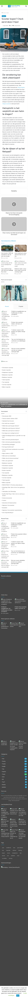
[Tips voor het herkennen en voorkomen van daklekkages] (6, 343)
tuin (8, 855)
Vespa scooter (6, 103)
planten (4, 787)
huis (3, 850)
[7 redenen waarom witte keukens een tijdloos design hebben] (6, 333)
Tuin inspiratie (5, 382)
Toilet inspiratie (6, 379)
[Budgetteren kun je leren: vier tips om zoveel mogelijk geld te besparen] (14, 745)
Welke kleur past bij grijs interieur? (10, 425)
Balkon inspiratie (6, 387)
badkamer (8, 847)
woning (10, 858)
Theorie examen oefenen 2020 (9, 418)
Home (4, 12)
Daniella (14, 191)
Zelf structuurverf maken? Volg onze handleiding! (14, 284)
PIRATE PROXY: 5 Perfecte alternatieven (12, 485)
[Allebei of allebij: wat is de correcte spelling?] (23, 745)
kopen (3, 853)
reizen (8, 853)
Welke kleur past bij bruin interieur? (11, 430)
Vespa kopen (21, 87)
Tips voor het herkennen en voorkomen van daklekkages (18, 340)
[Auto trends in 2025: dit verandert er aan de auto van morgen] (7, 248)
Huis (3, 758)
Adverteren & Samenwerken (9, 502)
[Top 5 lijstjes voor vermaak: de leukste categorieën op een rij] (14, 834)
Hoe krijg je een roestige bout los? (10, 433)
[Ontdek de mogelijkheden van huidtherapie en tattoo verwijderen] (6, 315)
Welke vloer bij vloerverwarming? (10, 458)
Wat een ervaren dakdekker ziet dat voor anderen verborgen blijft (18, 350)
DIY (3, 779)
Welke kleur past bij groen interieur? (11, 428)
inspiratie (8, 850)
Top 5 (3, 782)
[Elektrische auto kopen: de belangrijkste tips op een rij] (5, 823)
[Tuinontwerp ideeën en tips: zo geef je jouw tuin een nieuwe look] (14, 823)
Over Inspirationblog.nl (7, 512)
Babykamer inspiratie (7, 374)
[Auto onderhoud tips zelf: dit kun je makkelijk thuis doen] (7, 263)
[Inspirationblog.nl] (14, 6)
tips (21, 853)
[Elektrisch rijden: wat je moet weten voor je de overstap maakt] (21, 263)
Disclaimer (4, 507)
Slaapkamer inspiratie (7, 372)
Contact (4, 500)
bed (14, 847)
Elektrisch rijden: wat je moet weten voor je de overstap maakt (20, 270)
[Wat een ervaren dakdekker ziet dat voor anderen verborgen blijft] (6, 352)
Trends (4, 763)
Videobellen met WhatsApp (9, 491)
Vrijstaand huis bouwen (8, 421)
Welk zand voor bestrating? (9, 455)
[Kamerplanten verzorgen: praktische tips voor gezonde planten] (23, 834)
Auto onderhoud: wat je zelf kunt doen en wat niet (20, 254)
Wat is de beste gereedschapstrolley (11, 442)
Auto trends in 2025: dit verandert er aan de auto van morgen (7, 254)
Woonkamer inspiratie (7, 367)
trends (3, 855)
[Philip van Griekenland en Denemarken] (5, 625)
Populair (21, 306)
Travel (3, 774)
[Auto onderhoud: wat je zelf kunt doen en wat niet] (21, 248)
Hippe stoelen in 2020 (7, 453)
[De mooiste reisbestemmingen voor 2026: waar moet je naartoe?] (5, 833)
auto (3, 847)
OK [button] (17, 995)
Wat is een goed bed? (7, 460)
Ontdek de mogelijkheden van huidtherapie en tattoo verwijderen (18, 313)
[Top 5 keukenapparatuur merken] (14, 681)
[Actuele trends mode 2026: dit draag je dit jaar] (23, 822)
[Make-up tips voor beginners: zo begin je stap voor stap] (23, 812)
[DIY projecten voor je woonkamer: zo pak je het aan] (14, 811)
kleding (20, 850)
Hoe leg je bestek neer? (8, 447)
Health (3, 766)
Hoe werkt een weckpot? (8, 423)
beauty (4, 784)
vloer (18, 855)
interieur (14, 850)
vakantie (13, 855)
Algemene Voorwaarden (8, 505)
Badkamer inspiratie (7, 377)
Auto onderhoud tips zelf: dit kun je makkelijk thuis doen (7, 270)
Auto (7, 12)
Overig (3, 761)
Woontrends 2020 (6, 416)
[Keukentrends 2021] (23, 624)
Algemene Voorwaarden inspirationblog (12, 510)
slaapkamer (15, 853)
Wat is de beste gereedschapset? (10, 439)
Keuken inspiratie (6, 370)
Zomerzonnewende (7, 498)
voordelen (4, 858)
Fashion (4, 771)
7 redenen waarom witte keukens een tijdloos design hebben (18, 331)
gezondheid (20, 847)
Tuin (3, 769)
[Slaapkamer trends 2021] (5, 743)
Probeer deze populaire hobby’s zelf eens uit (17, 323)
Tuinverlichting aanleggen (8, 444)
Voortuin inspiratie (6, 384)
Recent (7, 306)
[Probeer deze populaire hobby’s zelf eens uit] (6, 325)
